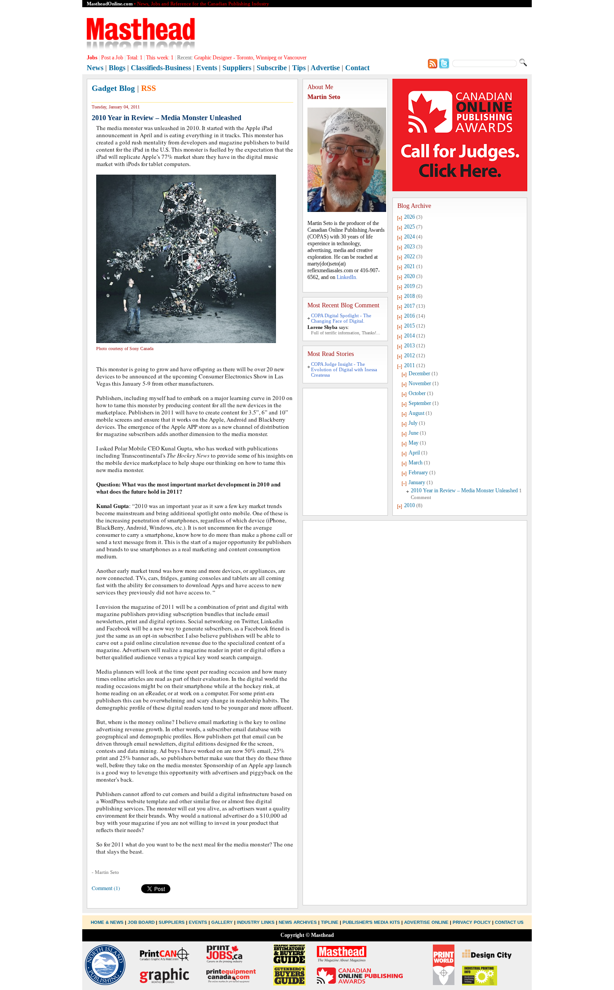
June (413, 433)
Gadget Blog (113, 88)
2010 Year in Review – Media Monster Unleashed (464, 490)
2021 (409, 266)
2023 (409, 246)
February (418, 472)
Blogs (117, 68)
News (95, 68)
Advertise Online (426, 922)
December (419, 373)
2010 (409, 505)
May (413, 443)
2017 (409, 306)
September (420, 403)
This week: (160, 57)
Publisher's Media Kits (371, 922)
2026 (409, 217)
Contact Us (509, 922)
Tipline (329, 922)
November (420, 383)
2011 (409, 365)
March (416, 462)
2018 (409, 296)
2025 (409, 227)
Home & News (108, 922)
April (414, 453)
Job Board (141, 922)
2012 (409, 355)
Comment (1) (106, 887)
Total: (134, 57)
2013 (409, 345)
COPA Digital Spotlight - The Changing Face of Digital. (341, 318)
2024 (409, 237)
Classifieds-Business (161, 68)
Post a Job (112, 57)
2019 (409, 286)
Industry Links (256, 922)
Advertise (325, 68)
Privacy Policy (472, 922)
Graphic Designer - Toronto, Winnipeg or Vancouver (250, 57)
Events (206, 68)
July (413, 423)
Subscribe (272, 68)
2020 (409, 276)
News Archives (298, 922)
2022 (409, 256)
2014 (409, 336)
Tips (299, 68)
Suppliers (236, 68)
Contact (357, 68)
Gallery (222, 922)
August (416, 413)
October (417, 393)
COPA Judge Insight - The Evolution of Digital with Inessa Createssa (344, 369)
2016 (409, 316)
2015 (409, 326)
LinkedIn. (347, 277)
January (417, 482)
